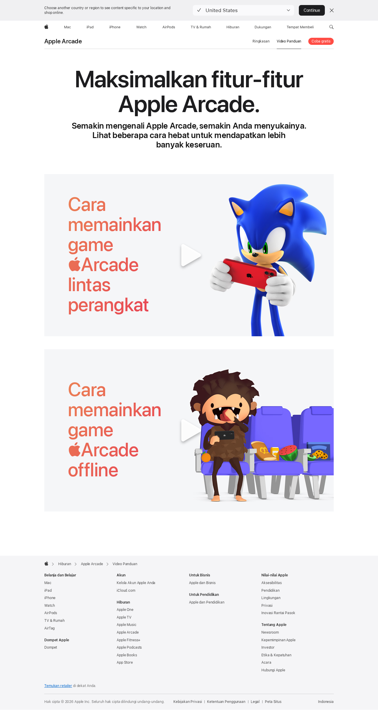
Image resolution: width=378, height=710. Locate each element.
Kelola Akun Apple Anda (136, 583)
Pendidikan (270, 590)
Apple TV (124, 617)
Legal (255, 702)
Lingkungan (271, 598)
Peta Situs (273, 702)
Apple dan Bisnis (202, 583)
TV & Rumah (54, 621)
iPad (48, 590)
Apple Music (126, 625)
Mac (47, 583)
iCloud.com (126, 590)
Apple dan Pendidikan (206, 602)
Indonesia (326, 702)
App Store (125, 662)
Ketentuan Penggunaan (226, 702)
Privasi (267, 606)
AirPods (50, 613)
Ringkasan (261, 41)
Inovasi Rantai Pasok (278, 613)
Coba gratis (321, 41)
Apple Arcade (63, 41)
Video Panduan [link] (289, 41)
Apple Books (127, 655)
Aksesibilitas (271, 583)
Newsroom (270, 632)
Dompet (50, 647)
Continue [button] (312, 10)
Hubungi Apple (273, 670)
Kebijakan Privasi (187, 702)
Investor (268, 647)
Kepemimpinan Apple (278, 640)
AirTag (49, 628)
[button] (243, 10)
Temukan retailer (58, 686)
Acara (266, 662)
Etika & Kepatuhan (276, 655)
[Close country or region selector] (331, 10)
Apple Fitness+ (129, 640)
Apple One (125, 610)
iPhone (50, 598)
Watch (49, 606)
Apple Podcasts (129, 647)
